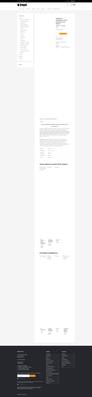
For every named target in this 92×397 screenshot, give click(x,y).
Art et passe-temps (23, 21)
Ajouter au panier (63, 33)
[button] (67, 5)
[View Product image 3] (51, 112)
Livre (57, 27)
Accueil (19, 8)
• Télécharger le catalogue (22, 365)
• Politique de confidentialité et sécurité (24, 366)
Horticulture (22, 37)
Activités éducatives (65, 361)
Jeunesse (28, 8)
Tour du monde (23, 49)
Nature (21, 38)
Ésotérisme (22, 31)
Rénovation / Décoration (24, 42)
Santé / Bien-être (23, 45)
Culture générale (23, 30)
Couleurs (49, 152)
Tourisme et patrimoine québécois (52, 373)
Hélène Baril (60, 39)
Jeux (62, 366)
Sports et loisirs (23, 47)
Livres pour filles (65, 355)
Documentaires (64, 359)
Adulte (23, 8)
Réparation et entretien (24, 43)
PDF (51, 157)
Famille (21, 33)
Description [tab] (42, 118)
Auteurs (38, 8)
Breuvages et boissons (24, 26)
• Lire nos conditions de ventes (23, 368)
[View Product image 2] (46, 112)
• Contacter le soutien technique (23, 369)
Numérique (33, 8)
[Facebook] (71, 1)
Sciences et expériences (66, 362)
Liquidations (49, 8)
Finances (22, 35)
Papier (49, 157)
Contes (63, 357)
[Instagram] (72, 1)
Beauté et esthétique (24, 24)
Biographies (64, 353)
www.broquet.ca (20, 362)
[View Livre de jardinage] (41, 112)
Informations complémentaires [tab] (51, 118)
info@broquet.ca (20, 363)
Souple (49, 155)
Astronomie (22, 23)
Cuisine (21, 28)
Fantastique (64, 364)
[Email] (74, 1)
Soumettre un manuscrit (56, 8)
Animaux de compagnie (24, 19)
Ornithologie (22, 40)
